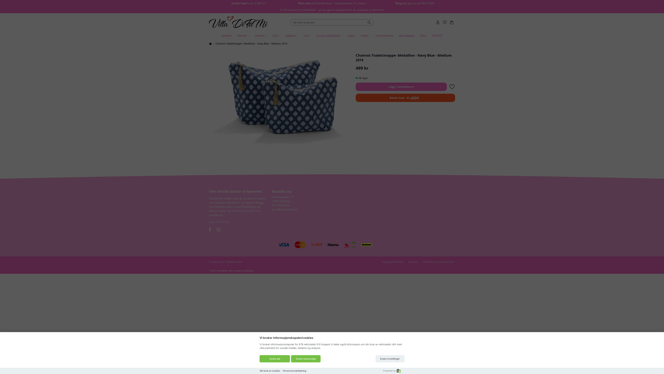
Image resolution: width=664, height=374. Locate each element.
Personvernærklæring (294, 370)
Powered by (389, 370)
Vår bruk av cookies (270, 370)
